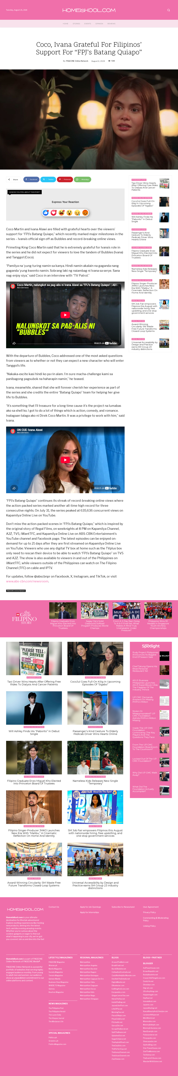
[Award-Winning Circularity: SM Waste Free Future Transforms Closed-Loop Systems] (164, 325)
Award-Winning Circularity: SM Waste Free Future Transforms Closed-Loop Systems (144, 328)
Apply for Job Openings (90, 907)
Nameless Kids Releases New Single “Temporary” (144, 270)
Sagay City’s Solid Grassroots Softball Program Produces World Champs (94, 624)
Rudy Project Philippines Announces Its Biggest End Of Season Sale (145, 654)
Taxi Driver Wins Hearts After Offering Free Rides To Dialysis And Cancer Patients (145, 186)
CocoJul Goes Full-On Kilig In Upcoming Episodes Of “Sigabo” (143, 203)
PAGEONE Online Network (77, 61)
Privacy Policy (149, 912)
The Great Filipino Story (141, 247)
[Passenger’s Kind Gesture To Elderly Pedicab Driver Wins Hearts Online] (164, 233)
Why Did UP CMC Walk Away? (145, 773)
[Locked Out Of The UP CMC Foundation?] (164, 762)
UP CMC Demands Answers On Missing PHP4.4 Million (143, 699)
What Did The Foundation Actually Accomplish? (143, 789)
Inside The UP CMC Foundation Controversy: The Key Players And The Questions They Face (144, 732)
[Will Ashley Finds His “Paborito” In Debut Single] (164, 217)
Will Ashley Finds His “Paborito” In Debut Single (142, 219)
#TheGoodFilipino (139, 180)
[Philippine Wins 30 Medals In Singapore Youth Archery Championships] (158, 610)
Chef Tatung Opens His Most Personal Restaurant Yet (145, 668)
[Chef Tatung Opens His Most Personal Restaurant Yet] (164, 670)
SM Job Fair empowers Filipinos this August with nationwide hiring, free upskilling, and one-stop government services (144, 308)
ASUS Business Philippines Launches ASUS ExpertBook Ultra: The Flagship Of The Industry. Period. (145, 685)
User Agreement (151, 907)
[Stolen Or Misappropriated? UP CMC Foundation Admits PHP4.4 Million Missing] (164, 715)
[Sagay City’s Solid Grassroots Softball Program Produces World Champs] (94, 610)
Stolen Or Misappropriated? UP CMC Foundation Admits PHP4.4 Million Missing (144, 716)
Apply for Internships (89, 912)
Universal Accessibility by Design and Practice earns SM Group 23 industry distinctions (145, 346)
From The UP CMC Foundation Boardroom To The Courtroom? (145, 747)
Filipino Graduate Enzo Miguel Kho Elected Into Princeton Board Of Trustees (144, 254)
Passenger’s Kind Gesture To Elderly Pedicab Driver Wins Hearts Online (142, 236)
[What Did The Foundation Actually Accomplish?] (164, 790)
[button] (168, 10)
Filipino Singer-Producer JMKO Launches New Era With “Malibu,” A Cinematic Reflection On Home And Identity (144, 288)
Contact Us (54, 907)
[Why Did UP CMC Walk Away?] (164, 776)
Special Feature (138, 300)
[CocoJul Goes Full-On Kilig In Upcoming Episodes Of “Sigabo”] (164, 202)
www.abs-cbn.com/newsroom (27, 581)
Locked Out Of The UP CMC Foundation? (145, 759)
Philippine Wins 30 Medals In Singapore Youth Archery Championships (158, 624)
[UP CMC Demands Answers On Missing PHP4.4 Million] (164, 701)
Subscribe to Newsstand (123, 907)
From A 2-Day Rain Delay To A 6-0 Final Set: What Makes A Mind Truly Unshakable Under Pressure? (126, 626)
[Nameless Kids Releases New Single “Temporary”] (164, 269)
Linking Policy (149, 926)
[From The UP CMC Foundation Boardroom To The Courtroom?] (164, 748)
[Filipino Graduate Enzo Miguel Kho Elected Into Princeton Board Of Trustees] (164, 251)
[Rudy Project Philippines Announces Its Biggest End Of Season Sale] (164, 656)
